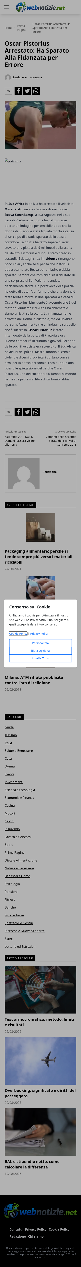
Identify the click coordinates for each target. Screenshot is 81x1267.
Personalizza (40, 643)
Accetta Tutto (40, 658)
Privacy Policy (39, 634)
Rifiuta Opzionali (40, 651)
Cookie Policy (18, 634)
